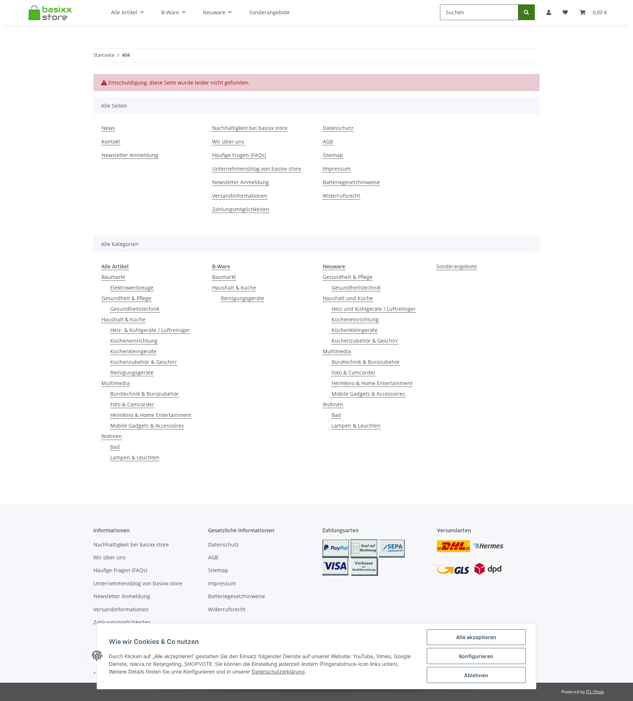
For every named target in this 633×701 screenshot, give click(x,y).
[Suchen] (526, 12)
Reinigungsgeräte (131, 372)
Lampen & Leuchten (134, 457)
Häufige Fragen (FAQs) (239, 155)
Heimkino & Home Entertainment (150, 414)
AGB (328, 141)
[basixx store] (52, 12)
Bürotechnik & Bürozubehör (144, 393)
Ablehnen (476, 675)
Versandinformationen (239, 195)
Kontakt (110, 141)
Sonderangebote (456, 266)
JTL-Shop (595, 692)
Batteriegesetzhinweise (351, 182)
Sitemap (333, 155)
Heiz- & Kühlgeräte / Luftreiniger (150, 330)
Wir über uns (228, 141)
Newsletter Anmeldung (129, 155)
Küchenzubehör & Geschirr (143, 361)
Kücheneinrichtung (134, 340)
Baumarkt (113, 276)
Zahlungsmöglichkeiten (240, 209)
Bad (115, 446)
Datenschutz (338, 127)
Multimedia (115, 383)
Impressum (337, 168)
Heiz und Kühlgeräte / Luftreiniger (374, 308)
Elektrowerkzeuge (131, 287)
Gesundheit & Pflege (126, 298)
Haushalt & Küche (123, 319)
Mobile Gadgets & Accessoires (147, 425)
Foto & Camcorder (132, 404)
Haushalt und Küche (348, 298)
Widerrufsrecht (341, 195)
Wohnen (111, 436)
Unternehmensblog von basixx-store (256, 168)
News (108, 127)
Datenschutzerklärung (278, 671)
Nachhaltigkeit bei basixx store (250, 127)
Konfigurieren (476, 656)
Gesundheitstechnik (134, 308)
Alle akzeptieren (476, 637)
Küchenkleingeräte (133, 351)
